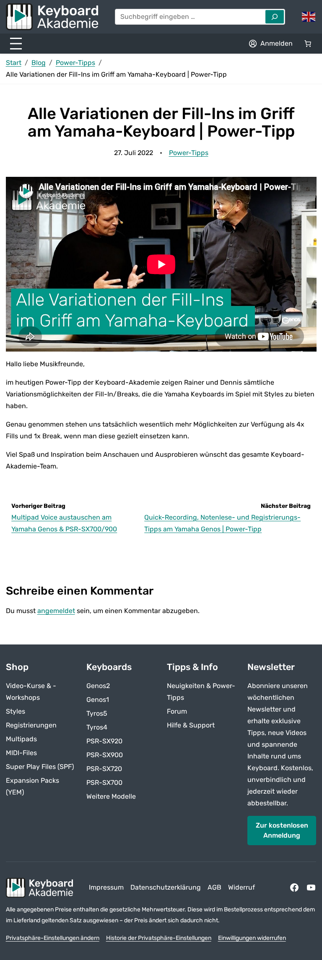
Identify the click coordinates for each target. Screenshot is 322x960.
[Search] (274, 16)
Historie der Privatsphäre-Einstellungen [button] (158, 938)
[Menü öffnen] (16, 44)
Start (13, 63)
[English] (309, 16)
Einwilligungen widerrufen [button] (252, 938)
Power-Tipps (75, 63)
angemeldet (56, 611)
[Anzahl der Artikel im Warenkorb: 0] (307, 43)
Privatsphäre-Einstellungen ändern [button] (52, 938)
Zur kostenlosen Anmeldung (282, 830)
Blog (38, 63)
